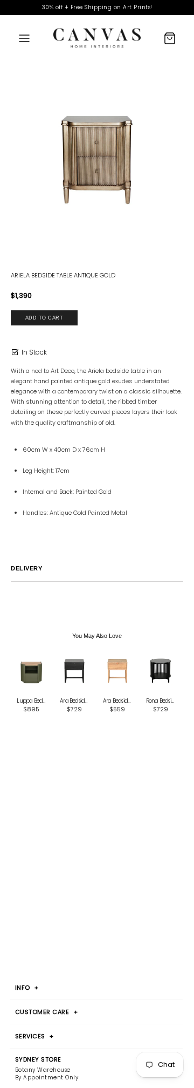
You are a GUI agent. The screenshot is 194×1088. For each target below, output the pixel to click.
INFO (27, 987)
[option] (97, 160)
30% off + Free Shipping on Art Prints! (97, 7)
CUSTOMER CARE (46, 1012)
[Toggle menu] (24, 38)
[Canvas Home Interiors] (97, 38)
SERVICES (34, 1036)
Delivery (26, 568)
